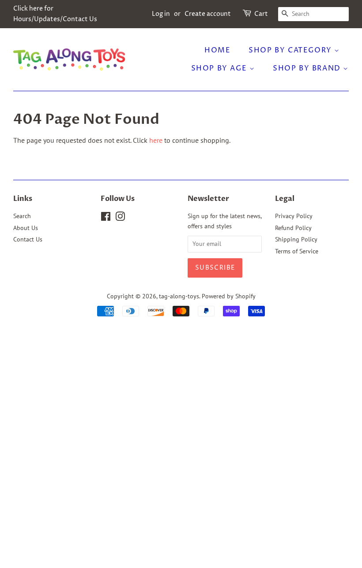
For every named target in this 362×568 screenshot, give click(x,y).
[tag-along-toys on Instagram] (120, 218)
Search (22, 216)
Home (217, 50)
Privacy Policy (294, 216)
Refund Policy (293, 228)
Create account (208, 14)
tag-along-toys (179, 296)
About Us (25, 228)
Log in (161, 14)
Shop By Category (291, 50)
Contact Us (27, 239)
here (155, 140)
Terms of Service (296, 251)
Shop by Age (220, 68)
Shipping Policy (296, 239)
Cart (261, 14)
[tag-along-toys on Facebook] (106, 218)
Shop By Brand (308, 68)
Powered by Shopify (229, 296)
